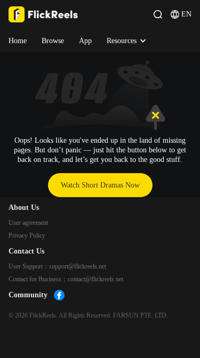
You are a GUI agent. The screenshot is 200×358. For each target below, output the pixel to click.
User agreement (28, 222)
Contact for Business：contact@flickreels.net (66, 279)
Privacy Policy (27, 235)
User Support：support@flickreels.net (57, 266)
